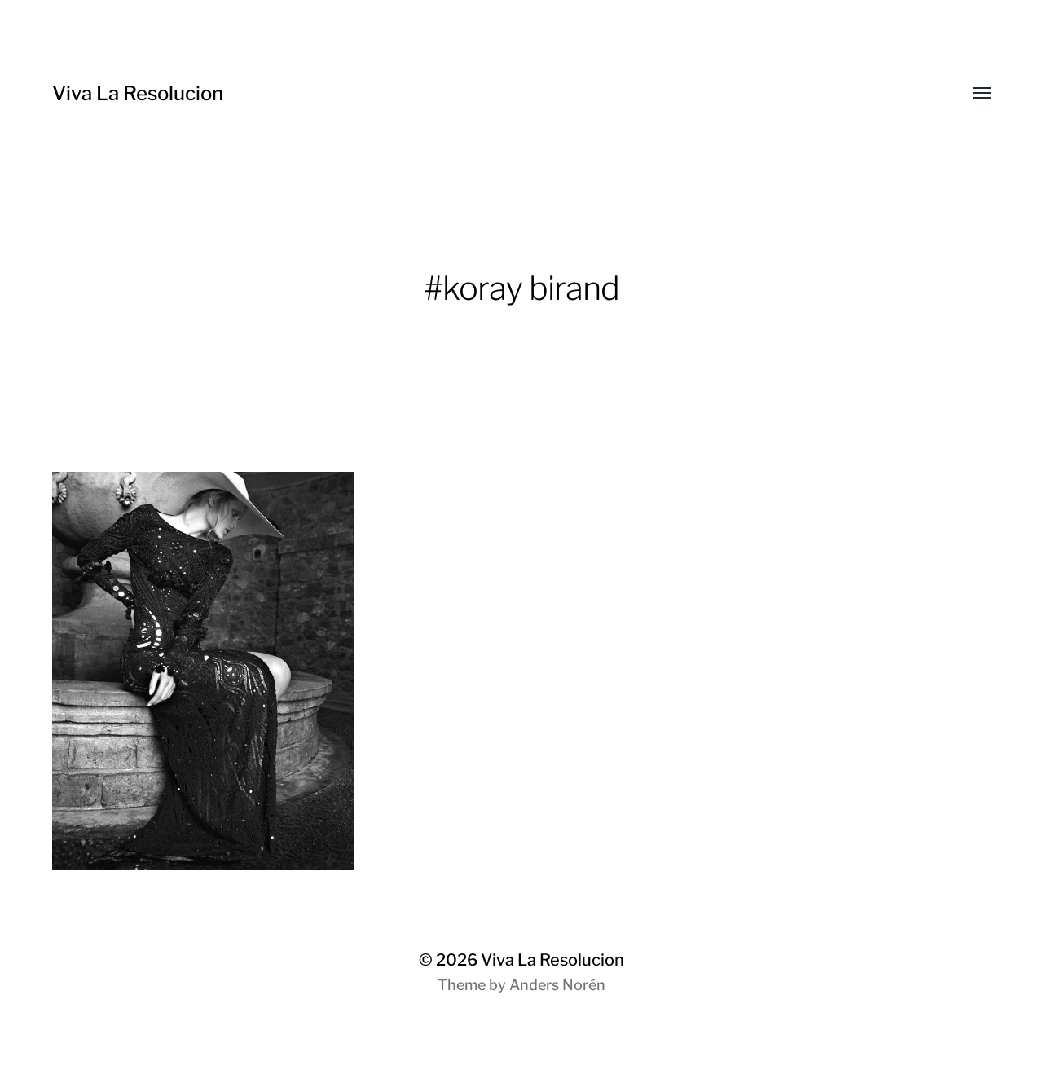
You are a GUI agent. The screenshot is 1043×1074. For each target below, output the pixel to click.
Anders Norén (557, 984)
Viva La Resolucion (137, 93)
